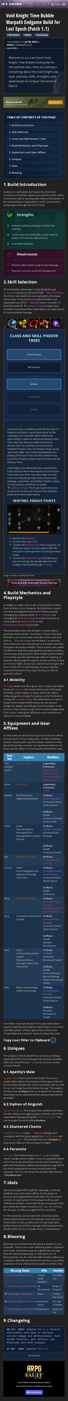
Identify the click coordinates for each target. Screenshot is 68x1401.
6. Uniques (15, 159)
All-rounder (14, 35)
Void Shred (41, 289)
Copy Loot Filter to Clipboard (26, 1040)
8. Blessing (15, 172)
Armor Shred (27, 292)
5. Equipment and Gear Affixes (27, 152)
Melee (28, 35)
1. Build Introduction (21, 125)
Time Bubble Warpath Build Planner (34, 583)
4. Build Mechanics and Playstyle (28, 145)
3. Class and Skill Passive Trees (27, 138)
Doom (35, 1113)
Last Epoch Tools (27, 575)
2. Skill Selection (18, 132)
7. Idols (13, 166)
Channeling (42, 35)
